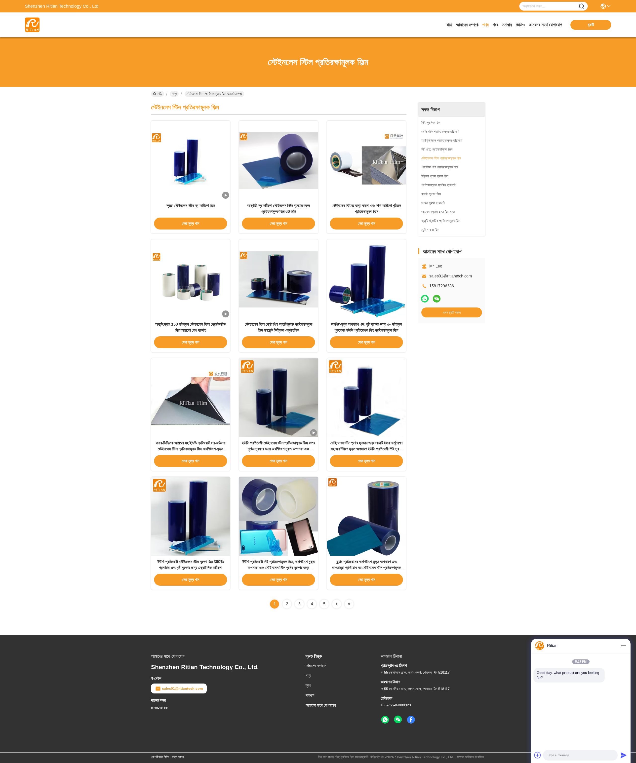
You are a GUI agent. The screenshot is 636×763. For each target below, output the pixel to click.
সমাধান (507, 24)
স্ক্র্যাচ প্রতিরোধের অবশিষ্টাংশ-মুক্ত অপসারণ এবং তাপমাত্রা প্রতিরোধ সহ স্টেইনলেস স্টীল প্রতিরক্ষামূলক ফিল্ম (366, 568)
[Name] (582, 6)
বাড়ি (449, 24)
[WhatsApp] (424, 298)
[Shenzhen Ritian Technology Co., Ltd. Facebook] (410, 720)
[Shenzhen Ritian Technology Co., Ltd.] (52, 24)
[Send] (624, 755)
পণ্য (485, 24)
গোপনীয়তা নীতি (160, 757)
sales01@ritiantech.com (450, 276)
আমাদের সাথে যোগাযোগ (545, 24)
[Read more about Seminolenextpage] (336, 604)
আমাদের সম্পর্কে (467, 24)
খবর (495, 24)
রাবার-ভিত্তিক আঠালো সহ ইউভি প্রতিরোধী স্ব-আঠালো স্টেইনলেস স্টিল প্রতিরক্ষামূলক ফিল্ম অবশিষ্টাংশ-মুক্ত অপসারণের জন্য (190, 449)
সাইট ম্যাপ (178, 757)
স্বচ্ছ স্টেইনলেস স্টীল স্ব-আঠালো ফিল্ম (190, 205)
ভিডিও (520, 24)
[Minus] (624, 646)
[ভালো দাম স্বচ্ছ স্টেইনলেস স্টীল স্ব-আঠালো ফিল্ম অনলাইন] (190, 160)
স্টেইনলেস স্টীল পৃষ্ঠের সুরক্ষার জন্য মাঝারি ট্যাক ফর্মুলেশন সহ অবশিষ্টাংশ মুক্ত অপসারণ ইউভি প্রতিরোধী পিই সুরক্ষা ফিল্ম (366, 449)
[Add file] (537, 755)
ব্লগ (308, 685)
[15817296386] (385, 720)
